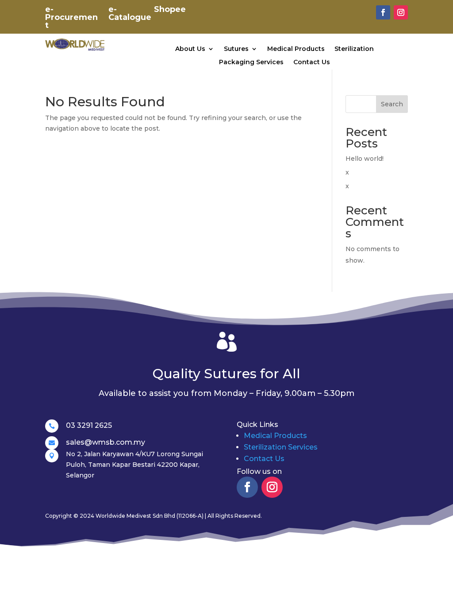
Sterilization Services (281, 447)
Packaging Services (251, 62)
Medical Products (296, 49)
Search (392, 104)
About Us (190, 49)
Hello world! (365, 159)
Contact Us (311, 62)
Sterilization (354, 49)
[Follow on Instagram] (401, 12)
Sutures (236, 49)
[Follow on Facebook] (383, 12)
